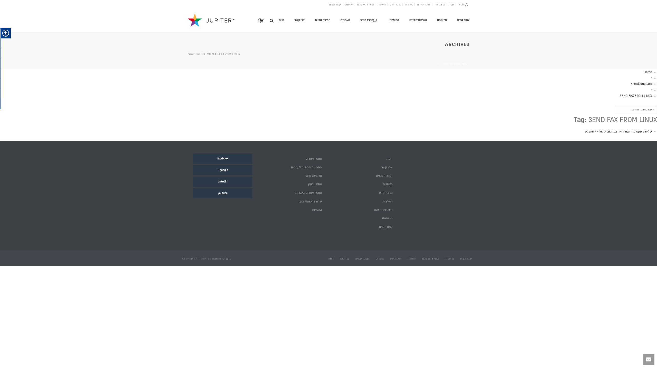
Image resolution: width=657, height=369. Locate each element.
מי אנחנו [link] (348, 4)
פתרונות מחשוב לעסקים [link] (306, 167)
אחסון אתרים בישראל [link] (308, 193)
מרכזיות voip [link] (314, 176)
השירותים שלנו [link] (365, 4)
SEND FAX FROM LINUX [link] (636, 96)
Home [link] (438, 64)
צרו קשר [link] (440, 4)
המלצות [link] (382, 4)
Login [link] (461, 4)
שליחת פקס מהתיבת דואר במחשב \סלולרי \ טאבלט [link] (618, 132)
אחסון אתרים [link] (314, 159)
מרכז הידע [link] (395, 4)
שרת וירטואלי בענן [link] (310, 201)
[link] (272, 20)
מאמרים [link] (409, 4)
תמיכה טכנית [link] (424, 4)
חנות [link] (451, 4)
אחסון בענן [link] (315, 184)
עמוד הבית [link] (335, 4)
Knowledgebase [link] (641, 84)
